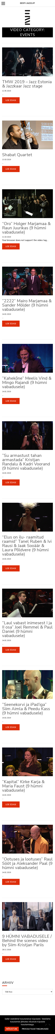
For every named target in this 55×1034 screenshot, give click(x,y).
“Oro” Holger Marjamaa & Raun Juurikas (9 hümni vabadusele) (26, 228)
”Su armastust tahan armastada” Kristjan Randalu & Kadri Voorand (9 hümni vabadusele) (26, 462)
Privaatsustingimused (35, 1029)
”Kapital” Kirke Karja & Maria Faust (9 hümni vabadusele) (23, 786)
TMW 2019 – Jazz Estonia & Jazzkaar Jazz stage (27, 84)
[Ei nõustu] (49, 1024)
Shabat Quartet (17, 155)
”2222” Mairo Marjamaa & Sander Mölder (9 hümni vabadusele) (27, 305)
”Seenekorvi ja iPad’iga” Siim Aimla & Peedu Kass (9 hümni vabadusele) (26, 709)
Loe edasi (11, 100)
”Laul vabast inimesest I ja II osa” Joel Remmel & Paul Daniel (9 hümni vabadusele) (27, 629)
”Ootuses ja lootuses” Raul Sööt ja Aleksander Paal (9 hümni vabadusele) (27, 863)
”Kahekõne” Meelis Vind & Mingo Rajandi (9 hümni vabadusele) (26, 382)
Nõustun (11, 1029)
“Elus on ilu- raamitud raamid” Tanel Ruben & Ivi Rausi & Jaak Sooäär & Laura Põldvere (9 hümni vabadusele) (27, 545)
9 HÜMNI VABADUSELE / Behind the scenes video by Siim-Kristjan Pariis (27, 940)
